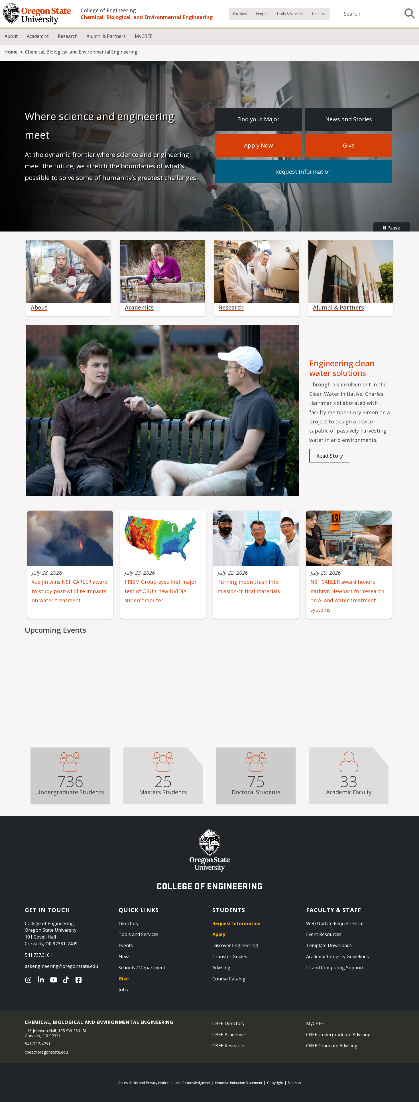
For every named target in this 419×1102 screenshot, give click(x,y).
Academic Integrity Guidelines (337, 956)
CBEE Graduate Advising (331, 1045)
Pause (393, 228)
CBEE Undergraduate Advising (338, 1034)
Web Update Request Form (334, 923)
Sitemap (294, 1082)
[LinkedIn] (42, 980)
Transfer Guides (229, 956)
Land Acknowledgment (192, 1082)
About (11, 36)
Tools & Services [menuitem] (289, 13)
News (125, 956)
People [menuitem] (261, 13)
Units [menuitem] (316, 13)
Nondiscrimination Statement (238, 1082)
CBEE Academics (229, 1034)
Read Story (329, 455)
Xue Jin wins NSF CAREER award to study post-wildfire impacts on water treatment (70, 591)
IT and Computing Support (335, 967)
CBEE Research (228, 1045)
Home (11, 52)
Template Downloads (329, 945)
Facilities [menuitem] (240, 13)
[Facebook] (80, 980)
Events (126, 945)
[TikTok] (67, 980)
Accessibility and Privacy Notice (143, 1082)
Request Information (303, 171)
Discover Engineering (235, 945)
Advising (221, 967)
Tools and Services (138, 934)
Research (68, 36)
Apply (218, 934)
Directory (129, 923)
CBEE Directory (228, 1023)
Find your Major (258, 119)
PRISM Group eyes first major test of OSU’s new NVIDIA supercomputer (161, 591)
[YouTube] (55, 980)
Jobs (123, 989)
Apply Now (258, 145)
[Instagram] (29, 980)
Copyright (275, 1082)
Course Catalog (228, 979)
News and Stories (348, 119)
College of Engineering (108, 10)
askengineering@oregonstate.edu (61, 966)
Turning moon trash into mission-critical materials (248, 586)
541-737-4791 (37, 1043)
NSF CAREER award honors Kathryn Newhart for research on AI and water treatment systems (347, 595)
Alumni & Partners (106, 36)
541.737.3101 (38, 955)
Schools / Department (142, 967)
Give (349, 145)
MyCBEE (143, 36)
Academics (38, 36)
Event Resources (323, 934)
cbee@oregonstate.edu (46, 1052)
